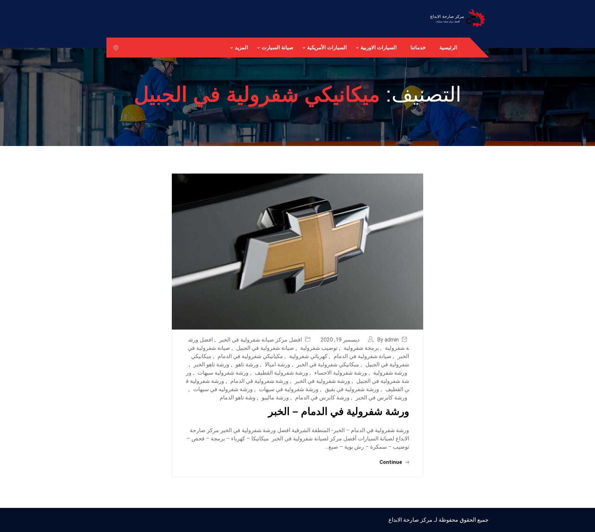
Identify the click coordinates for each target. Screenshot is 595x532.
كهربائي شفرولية (308, 356)
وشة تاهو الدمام (237, 397)
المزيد (241, 47)
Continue (391, 462)
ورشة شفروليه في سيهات (223, 389)
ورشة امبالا (277, 364)
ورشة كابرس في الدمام (322, 397)
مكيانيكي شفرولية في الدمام (250, 356)
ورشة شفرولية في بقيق (352, 389)
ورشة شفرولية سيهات (223, 372)
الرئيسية (448, 47)
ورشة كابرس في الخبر (381, 397)
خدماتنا (418, 47)
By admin (388, 339)
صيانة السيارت (277, 47)
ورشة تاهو (247, 364)
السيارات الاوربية (379, 47)
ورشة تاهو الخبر (211, 364)
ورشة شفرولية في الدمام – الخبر (338, 411)
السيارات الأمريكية (327, 47)
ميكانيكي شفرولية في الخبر (327, 364)
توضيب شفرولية (318, 348)
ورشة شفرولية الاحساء (340, 372)
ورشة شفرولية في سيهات (289, 389)
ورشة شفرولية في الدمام (259, 381)
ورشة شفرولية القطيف (281, 372)
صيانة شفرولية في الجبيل (265, 348)
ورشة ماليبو (275, 397)
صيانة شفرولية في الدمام (363, 356)
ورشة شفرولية (390, 372)
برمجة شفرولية (361, 348)
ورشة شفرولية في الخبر (322, 381)
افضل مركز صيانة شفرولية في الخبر (260, 339)
